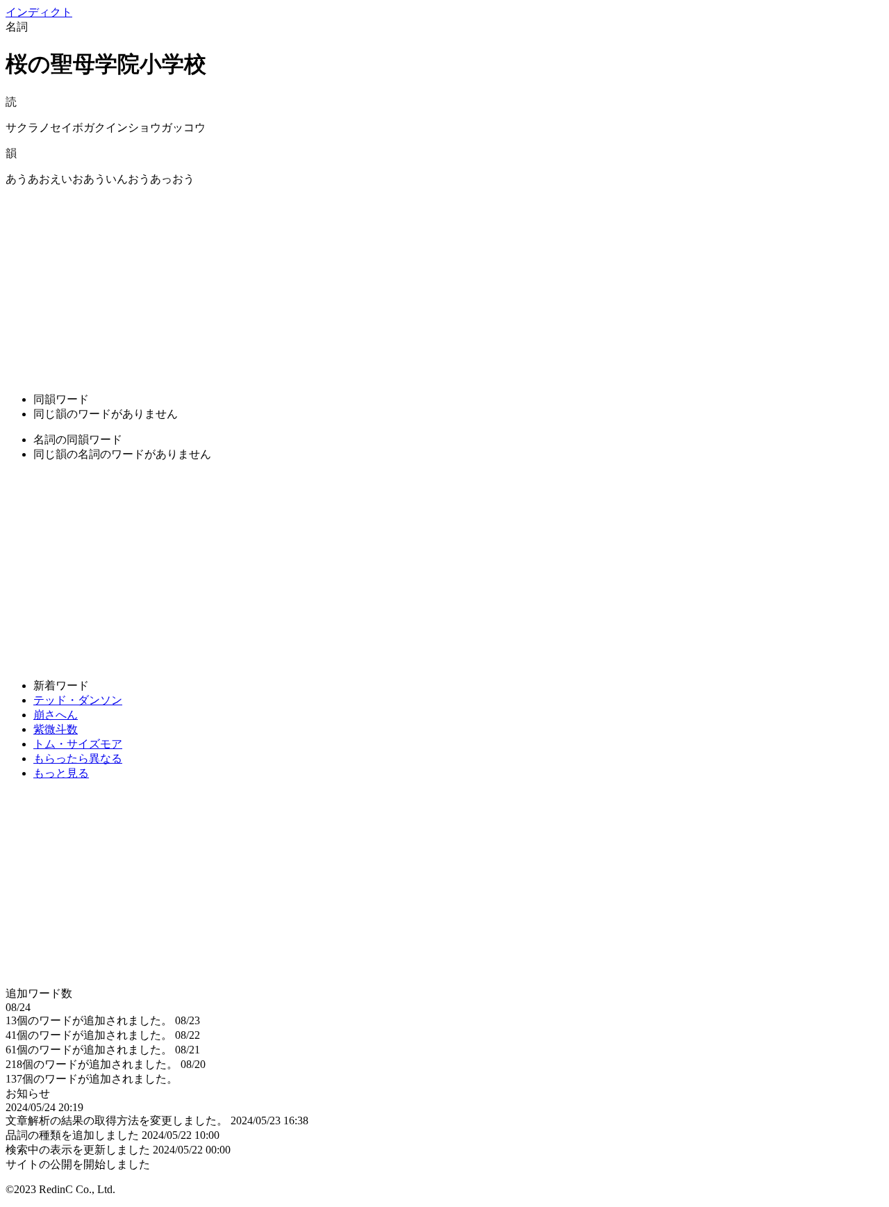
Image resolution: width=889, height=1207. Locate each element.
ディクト (39, 12)
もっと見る (61, 773)
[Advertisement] (422, 284)
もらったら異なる (77, 758)
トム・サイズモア (77, 744)
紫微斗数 (55, 729)
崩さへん (55, 715)
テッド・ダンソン (77, 700)
